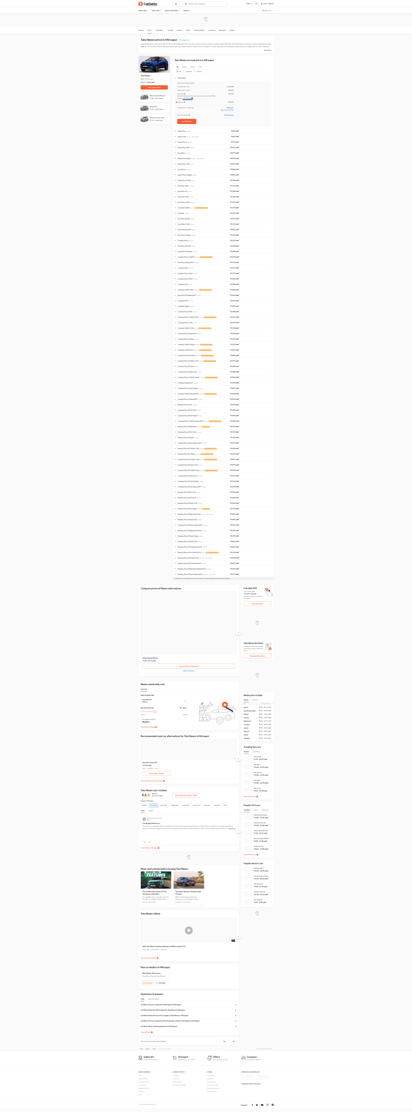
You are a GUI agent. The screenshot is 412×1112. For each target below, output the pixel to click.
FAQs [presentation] (142, 955)
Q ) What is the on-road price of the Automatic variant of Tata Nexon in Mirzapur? (170, 977)
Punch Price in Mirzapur (189, 622)
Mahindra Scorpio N (260, 815)
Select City (267, 10)
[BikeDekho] (247, 1043)
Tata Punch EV (258, 885)
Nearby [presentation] (246, 700)
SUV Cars (253, 855)
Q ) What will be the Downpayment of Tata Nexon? (159, 982)
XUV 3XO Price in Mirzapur (221, 622)
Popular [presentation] (255, 700)
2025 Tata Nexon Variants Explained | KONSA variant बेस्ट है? (164, 903)
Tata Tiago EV (258, 901)
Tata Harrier (258, 772)
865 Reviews (149, 79)
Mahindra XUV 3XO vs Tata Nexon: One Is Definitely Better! (211, 904)
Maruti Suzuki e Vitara (261, 877)
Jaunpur (246, 728)
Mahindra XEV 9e (259, 893)
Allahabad (247, 738)
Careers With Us (143, 1035)
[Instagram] (267, 1066)
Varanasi (246, 717)
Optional (180, 102)
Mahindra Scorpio (260, 823)
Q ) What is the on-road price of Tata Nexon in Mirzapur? (161, 961)
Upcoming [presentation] (256, 751)
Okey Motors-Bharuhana (151, 929)
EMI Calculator (229, 115)
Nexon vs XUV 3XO (221, 627)
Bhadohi (246, 714)
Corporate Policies (143, 1044)
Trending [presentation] (247, 810)
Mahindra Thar (259, 847)
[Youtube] (262, 1066)
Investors (141, 1047)
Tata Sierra (257, 764)
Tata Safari (257, 780)
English (248, 3)
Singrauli (246, 731)
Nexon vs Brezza (156, 627)
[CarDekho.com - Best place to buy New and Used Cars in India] (147, 4)
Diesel (184, 67)
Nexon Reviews (152, 804)
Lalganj (246, 707)
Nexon (141, 30)
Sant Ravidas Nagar (250, 711)
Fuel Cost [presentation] (144, 645)
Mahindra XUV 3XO (215, 614)
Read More (267, 50)
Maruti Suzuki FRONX (261, 839)
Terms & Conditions (143, 1038)
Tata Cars (253, 797)
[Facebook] (252, 1066)
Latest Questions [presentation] (153, 955)
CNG (200, 67)
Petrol (192, 67)
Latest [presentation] (255, 810)
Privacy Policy (142, 1041)
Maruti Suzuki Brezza (150, 614)
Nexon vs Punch (188, 627)
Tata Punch (179, 614)
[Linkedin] (273, 1066)
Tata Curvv (257, 788)
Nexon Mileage (149, 683)
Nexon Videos (151, 914)
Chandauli (247, 724)
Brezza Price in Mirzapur (155, 622)
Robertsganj (247, 721)
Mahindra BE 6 (259, 869)
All (178, 67)
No (234, 997)
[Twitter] (257, 1066)
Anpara (246, 735)
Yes (224, 997)
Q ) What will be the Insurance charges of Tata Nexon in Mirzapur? (165, 972)
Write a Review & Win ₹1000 (186, 751)
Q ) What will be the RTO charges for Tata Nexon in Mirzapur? (163, 966)
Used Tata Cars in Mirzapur (153, 737)
